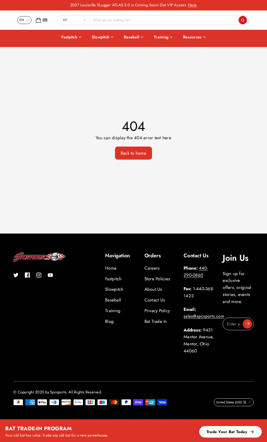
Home (111, 268)
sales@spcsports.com (204, 316)
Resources (192, 37)
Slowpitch (100, 37)
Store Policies (157, 279)
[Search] (243, 20)
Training (161, 37)
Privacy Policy (157, 310)
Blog (109, 321)
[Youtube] (50, 275)
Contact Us (154, 300)
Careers (152, 268)
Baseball (131, 37)
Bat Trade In (155, 321)
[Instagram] (39, 275)
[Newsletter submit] (247, 324)
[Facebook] (27, 275)
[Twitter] (16, 275)
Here (192, 5)
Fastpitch (69, 37)
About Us (153, 289)
